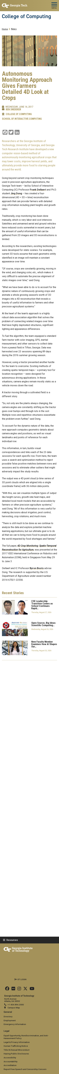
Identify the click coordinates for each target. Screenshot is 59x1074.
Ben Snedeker (13, 109)
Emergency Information (15, 1024)
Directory (8, 1016)
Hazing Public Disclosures (16, 1053)
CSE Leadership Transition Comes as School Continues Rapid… (42, 605)
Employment (10, 1020)
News (14, 29)
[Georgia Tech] (18, 949)
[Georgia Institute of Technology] (15, 4)
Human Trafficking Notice (16, 1046)
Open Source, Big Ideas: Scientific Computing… (43, 624)
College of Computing (26, 16)
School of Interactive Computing (22, 119)
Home (5, 29)
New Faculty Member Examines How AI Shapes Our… (44, 644)
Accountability (10, 1061)
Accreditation (10, 1065)
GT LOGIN (21, 979)
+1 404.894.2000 (16, 1004)
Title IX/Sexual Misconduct (16, 1050)
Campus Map (14, 1007)
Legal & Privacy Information (17, 1042)
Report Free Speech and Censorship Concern (25, 1069)
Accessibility (10, 1057)
